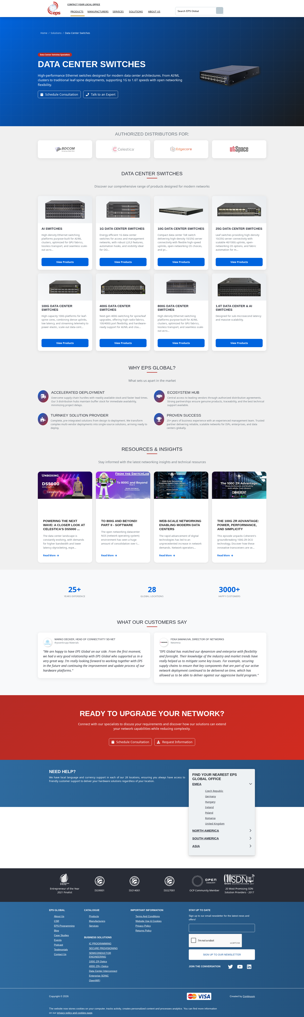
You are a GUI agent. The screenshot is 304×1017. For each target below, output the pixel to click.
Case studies (61, 935)
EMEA (196, 784)
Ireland (209, 807)
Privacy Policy (143, 925)
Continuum (249, 996)
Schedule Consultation (61, 94)
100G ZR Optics (98, 961)
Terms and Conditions (147, 916)
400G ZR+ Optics (98, 966)
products (77, 11)
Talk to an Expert (102, 94)
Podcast (58, 944)
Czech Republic (214, 791)
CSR (56, 921)
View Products (65, 262)
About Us (154, 11)
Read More (49, 555)
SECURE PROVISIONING (103, 948)
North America (205, 830)
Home (43, 33)
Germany (210, 796)
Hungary (210, 801)
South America (205, 838)
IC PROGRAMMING (100, 943)
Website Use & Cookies (148, 921)
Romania (210, 818)
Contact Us (60, 954)
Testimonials (61, 949)
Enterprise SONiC (99, 975)
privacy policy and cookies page (74, 1012)
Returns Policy (143, 930)
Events (58, 940)
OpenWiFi (94, 980)
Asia (196, 846)
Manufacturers (98, 11)
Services (118, 11)
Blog (56, 930)
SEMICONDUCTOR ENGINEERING (100, 955)
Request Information (176, 742)
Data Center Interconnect (103, 971)
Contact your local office (83, 4)
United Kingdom (214, 823)
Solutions (136, 11)
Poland (209, 812)
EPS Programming (64, 925)
